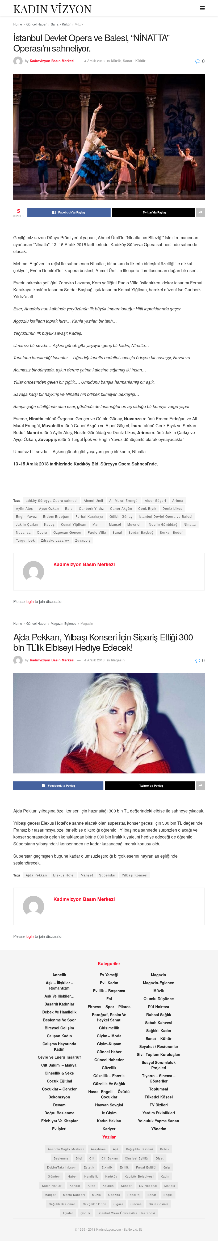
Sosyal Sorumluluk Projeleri (159, 1065)
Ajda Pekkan (36, 875)
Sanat (117, 532)
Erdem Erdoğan (56, 516)
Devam (59, 1104)
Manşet (115, 524)
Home (17, 24)
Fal (109, 998)
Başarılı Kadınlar (59, 1004)
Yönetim (158, 1128)
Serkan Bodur (171, 532)
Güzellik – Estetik (109, 1075)
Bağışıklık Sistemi (139, 1149)
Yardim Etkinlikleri (158, 1112)
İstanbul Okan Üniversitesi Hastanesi (126, 1213)
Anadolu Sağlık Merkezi (66, 1149)
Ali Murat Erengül (124, 500)
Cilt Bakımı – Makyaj (59, 1065)
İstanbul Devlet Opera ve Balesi (165, 516)
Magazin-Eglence (63, 623)
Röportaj (133, 1194)
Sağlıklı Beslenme (62, 1204)
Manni (98, 524)
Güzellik (109, 1067)
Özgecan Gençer (67, 532)
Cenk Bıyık (147, 508)
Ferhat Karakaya (89, 516)
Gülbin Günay (121, 516)
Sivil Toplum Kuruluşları (158, 1054)
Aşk (116, 1149)
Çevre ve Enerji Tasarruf (59, 1057)
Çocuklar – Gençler (59, 1089)
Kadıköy (111, 1176)
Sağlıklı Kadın (158, 1030)
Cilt (91, 1158)
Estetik (89, 1167)
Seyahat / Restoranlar (158, 1046)
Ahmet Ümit (93, 500)
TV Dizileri (159, 1104)
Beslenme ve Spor (59, 1019)
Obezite (114, 1194)
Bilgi (79, 1158)
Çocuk (85, 1213)
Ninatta (190, 524)
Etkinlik (107, 1167)
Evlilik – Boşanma (109, 990)
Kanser (75, 1185)
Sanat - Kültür (60, 24)
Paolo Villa (97, 532)
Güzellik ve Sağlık (109, 1083)
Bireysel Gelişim (59, 1027)
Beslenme (61, 1158)
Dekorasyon (59, 1096)
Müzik (79, 24)
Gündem (54, 1176)
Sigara (118, 1204)
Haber (72, 1176)
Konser (126, 1185)
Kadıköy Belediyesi (139, 1176)
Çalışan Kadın (59, 1035)
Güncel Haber (36, 24)
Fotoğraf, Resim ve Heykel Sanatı (109, 1017)
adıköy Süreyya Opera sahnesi (52, 500)
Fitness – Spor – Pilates (109, 1006)
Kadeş (49, 524)
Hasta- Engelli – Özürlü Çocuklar (109, 1094)
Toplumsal (158, 1089)
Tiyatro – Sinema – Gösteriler (158, 1078)
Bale (69, 508)
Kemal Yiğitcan (73, 524)
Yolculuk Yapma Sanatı (158, 1120)
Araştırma (98, 1149)
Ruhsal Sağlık (158, 1014)
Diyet (160, 1158)
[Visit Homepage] (52, 8)
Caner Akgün (121, 508)
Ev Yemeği (109, 974)
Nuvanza (23, 532)
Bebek (165, 1149)
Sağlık (168, 1194)
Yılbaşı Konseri (135, 875)
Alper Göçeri (155, 500)
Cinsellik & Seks (59, 1073)
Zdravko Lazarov (55, 540)
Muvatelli (135, 524)
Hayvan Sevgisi (109, 1104)
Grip (167, 1167)
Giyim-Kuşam (109, 1043)
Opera (42, 532)
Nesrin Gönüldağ (163, 524)
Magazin (87, 623)
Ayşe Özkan (49, 508)
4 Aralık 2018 (94, 60)
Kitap (91, 1185)
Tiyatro (67, 1213)
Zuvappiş (83, 540)
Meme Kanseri (74, 1194)
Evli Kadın (109, 982)
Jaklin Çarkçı (27, 524)
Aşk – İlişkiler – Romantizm (59, 985)
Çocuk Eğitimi (59, 1081)
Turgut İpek (25, 540)
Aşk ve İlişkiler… (59, 996)
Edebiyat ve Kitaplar (59, 1120)
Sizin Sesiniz (159, 1204)
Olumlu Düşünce (159, 998)
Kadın (165, 1176)
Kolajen (108, 1185)
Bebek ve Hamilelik (59, 1012)
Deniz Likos (172, 508)
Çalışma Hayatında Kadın (59, 1046)
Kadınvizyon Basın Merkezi (52, 60)
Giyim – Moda (109, 1035)
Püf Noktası (158, 1006)
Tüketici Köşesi (159, 1096)
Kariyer (109, 1128)
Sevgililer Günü (94, 1204)
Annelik (59, 974)
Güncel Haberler (109, 1059)
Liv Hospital (148, 1185)
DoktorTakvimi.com (62, 1167)
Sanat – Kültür (158, 1038)
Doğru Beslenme (59, 1112)
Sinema (136, 1204)
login (30, 601)
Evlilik (124, 1167)
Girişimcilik (109, 1027)
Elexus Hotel (64, 875)
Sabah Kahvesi (158, 1022)
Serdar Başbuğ (141, 532)
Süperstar (107, 875)
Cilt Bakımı (110, 1158)
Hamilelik (91, 1176)
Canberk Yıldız (91, 508)
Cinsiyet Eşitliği (137, 1158)
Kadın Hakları (109, 1120)
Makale (169, 1185)
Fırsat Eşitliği (146, 1167)
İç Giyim (109, 1112)
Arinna (177, 500)
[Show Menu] (202, 8)
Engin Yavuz (26, 516)
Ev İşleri (59, 1128)
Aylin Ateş (24, 508)
